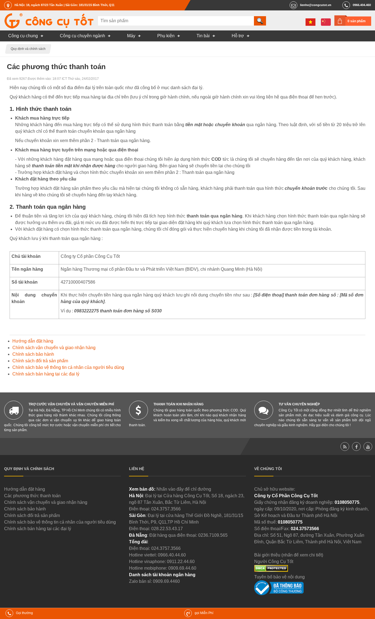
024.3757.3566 (166, 509)
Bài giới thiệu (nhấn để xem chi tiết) (288, 555)
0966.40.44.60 (172, 555)
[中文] (326, 22)
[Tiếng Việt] (310, 22)
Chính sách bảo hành (33, 354)
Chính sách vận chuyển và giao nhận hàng (54, 347)
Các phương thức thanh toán (32, 495)
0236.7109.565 (213, 535)
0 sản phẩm (357, 21)
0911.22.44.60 (181, 561)
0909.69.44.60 (182, 568)
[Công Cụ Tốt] (49, 27)
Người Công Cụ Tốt (273, 561)
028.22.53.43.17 (167, 528)
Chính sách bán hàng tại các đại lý (45, 374)
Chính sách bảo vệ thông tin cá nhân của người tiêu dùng (68, 367)
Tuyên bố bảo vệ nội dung (279, 577)
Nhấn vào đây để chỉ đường (183, 489)
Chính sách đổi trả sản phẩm (40, 360)
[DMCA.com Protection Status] (271, 570)
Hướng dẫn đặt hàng (32, 341)
